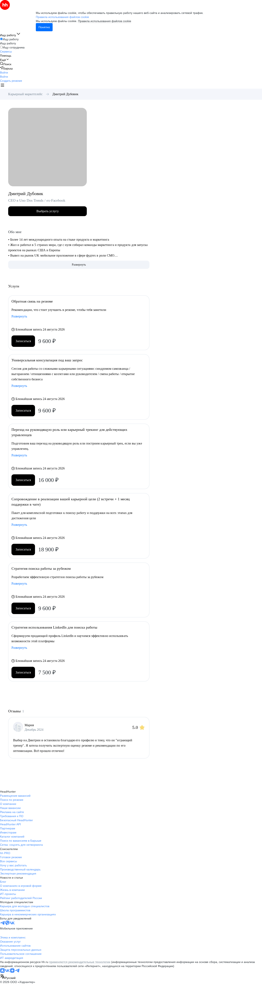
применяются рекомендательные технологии (79, 962)
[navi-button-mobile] (2, 86)
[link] (5, 64)
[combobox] (8, 977)
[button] (4, 72)
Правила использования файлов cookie (104, 21)
